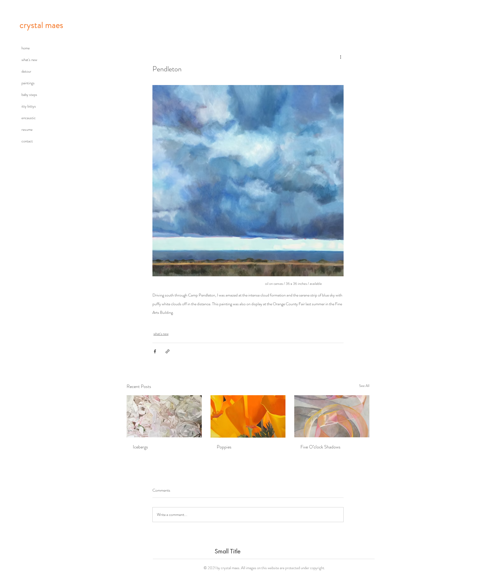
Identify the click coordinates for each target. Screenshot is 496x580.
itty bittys (28, 106)
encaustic (28, 118)
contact (27, 141)
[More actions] (340, 57)
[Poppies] (248, 416)
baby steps (29, 94)
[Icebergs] (164, 416)
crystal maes (41, 25)
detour (26, 71)
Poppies (224, 447)
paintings (28, 83)
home (25, 48)
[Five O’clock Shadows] (331, 416)
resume (27, 129)
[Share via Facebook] (154, 351)
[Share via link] (167, 351)
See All (364, 385)
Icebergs (140, 447)
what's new (29, 60)
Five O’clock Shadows (320, 447)
